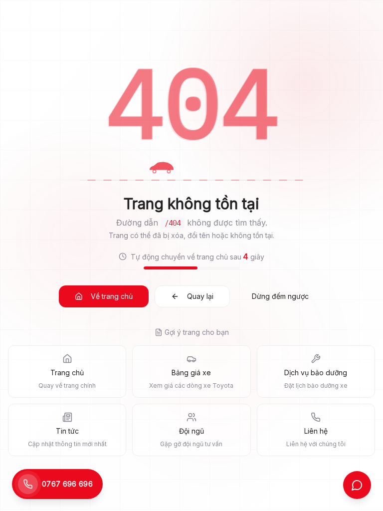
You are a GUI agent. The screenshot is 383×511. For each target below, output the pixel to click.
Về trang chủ (112, 296)
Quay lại (200, 296)
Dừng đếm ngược (280, 296)
